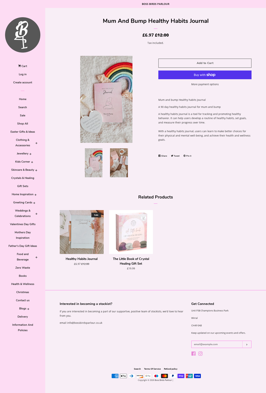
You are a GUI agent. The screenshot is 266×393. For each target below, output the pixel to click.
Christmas (22, 292)
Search (22, 107)
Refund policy (170, 368)
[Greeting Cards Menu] (34, 203)
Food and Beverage (23, 256)
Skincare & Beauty (22, 170)
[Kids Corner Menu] (32, 162)
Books (23, 276)
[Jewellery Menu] (30, 154)
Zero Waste (22, 268)
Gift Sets (22, 186)
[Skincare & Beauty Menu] (36, 170)
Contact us (22, 300)
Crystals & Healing (22, 178)
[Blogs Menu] (28, 309)
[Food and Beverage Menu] (36, 257)
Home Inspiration (22, 194)
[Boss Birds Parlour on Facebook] (193, 354)
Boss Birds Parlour (163, 380)
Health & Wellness (22, 284)
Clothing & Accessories (22, 142)
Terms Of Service (152, 368)
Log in (23, 74)
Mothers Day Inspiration (23, 235)
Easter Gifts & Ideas (22, 132)
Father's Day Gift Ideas (23, 246)
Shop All (22, 123)
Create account (22, 82)
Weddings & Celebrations (23, 213)
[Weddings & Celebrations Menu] (36, 214)
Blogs (22, 308)
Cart (24, 66)
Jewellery (22, 153)
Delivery (23, 316)
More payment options (205, 84)
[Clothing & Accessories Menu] (36, 143)
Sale (22, 115)
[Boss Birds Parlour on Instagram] (200, 354)
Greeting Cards (22, 202)
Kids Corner (22, 162)
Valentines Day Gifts (22, 224)
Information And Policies (22, 327)
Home (22, 99)
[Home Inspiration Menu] (35, 195)
